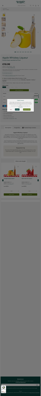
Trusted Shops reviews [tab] (30, 127)
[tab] (8, 127)
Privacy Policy (24, 388)
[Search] (30, 5)
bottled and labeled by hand (10, 75)
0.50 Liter (16, 87)
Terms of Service (32, 388)
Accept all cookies (27, 109)
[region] (20, 32)
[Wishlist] (33, 5)
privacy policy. (20, 106)
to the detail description (7, 73)
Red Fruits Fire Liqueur (27, 178)
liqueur (8, 136)
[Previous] (8, 32)
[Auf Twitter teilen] (5, 106)
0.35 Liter (12, 87)
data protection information (34, 392)
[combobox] (23, 5)
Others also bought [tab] (20, 161)
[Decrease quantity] (3, 90)
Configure (17, 109)
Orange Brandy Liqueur (9, 178)
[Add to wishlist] (34, 15)
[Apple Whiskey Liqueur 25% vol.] (23, 32)
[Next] (37, 32)
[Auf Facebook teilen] (3, 106)
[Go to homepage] (20, 2)
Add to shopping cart (19, 90)
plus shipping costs (11, 67)
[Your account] (36, 5)
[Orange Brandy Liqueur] (11, 171)
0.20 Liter (8, 87)
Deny (11, 109)
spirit (19, 143)
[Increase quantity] (8, 90)
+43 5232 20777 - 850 (12, 118)
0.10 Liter (4, 87)
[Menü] (5, 386)
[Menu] (3, 5)
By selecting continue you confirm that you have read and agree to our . (22, 392)
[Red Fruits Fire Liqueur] (29, 171)
